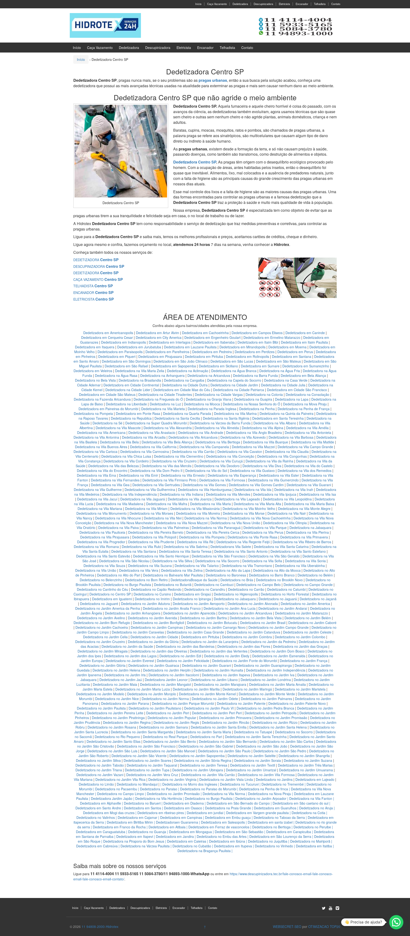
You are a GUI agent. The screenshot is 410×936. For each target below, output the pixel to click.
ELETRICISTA (93, 299)
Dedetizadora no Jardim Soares (147, 760)
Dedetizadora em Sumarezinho (305, 366)
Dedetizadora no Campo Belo (258, 584)
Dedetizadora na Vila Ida (252, 489)
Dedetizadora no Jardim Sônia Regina (202, 760)
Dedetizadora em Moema (287, 347)
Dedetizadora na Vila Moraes (151, 513)
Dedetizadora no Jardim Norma (165, 698)
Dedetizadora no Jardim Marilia (196, 689)
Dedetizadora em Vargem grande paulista (257, 812)
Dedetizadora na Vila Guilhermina (150, 489)
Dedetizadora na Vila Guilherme (98, 489)
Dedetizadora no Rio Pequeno (117, 736)
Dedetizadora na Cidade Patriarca (238, 389)
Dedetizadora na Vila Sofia (262, 560)
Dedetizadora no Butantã (172, 584)
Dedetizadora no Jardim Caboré (312, 622)
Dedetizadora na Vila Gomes (204, 484)
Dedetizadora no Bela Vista (95, 380)
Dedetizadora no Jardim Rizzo (275, 722)
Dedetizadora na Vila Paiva (118, 527)
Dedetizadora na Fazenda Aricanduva (102, 399)
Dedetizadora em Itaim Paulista (305, 342)
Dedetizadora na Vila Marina (235, 413)
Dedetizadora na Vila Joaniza (190, 499)
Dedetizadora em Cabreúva (97, 846)
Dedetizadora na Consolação (308, 394)
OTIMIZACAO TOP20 (324, 926)
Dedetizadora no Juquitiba (267, 841)
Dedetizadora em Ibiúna (227, 841)
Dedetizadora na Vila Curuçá (222, 461)
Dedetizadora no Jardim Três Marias (305, 765)
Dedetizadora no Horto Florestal (285, 594)
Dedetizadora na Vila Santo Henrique (161, 556)
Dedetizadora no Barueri (142, 803)
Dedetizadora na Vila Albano (274, 423)
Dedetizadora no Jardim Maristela (300, 689)
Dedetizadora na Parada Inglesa (212, 408)
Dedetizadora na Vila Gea (110, 484)
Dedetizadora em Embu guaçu (228, 817)
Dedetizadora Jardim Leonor (166, 679)
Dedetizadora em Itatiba (314, 846)
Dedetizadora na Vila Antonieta (308, 432)
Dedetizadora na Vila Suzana (150, 565)
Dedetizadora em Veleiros (93, 370)
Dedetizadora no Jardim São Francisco (146, 746)
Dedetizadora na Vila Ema (96, 475)
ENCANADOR (93, 292)
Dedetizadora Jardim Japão (111, 798)
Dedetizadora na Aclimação (187, 370)
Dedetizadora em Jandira (175, 836)
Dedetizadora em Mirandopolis (242, 347)
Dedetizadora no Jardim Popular (172, 717)
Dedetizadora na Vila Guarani (309, 484)
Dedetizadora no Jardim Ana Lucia (230, 608)
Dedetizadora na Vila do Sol (206, 470)
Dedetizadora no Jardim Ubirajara (197, 770)
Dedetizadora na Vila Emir (138, 475)
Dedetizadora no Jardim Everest (130, 660)
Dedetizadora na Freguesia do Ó (158, 399)
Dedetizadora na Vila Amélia (308, 427)
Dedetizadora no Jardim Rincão (225, 722)
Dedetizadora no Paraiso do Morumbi (208, 789)
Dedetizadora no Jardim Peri (167, 712)
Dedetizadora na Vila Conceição (230, 456)
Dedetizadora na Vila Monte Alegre (304, 508)
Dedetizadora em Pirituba (204, 356)
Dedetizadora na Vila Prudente (151, 541)
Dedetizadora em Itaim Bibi (258, 342)
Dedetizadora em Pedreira (212, 351)
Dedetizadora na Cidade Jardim (234, 385)
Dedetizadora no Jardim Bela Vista (256, 617)
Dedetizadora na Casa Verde (286, 380)
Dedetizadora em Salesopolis (223, 822)
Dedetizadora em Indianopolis (123, 342)
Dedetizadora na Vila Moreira (198, 513)
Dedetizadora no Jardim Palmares (266, 698)
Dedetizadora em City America (159, 337)
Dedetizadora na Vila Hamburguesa (205, 489)
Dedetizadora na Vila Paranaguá (216, 527)
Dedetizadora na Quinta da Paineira (286, 413)
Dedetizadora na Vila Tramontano (247, 565)
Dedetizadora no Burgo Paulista (127, 584)
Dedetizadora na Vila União (95, 570)
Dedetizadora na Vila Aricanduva (193, 437)
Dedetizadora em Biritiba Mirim (130, 822)
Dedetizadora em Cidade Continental (131, 385)
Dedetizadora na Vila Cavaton (239, 451)
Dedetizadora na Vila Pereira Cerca (212, 532)
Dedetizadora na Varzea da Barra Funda (220, 423)
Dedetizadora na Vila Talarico (197, 565)
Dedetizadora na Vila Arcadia (144, 437)
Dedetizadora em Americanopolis (108, 332)
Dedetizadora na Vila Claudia (287, 451)
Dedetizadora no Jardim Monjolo (151, 693)
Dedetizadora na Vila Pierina (307, 532)
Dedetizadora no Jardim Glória (102, 665)
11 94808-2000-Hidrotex (100, 926)
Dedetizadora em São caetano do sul (300, 803)
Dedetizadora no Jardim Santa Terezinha (256, 736)
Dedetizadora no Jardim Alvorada (253, 603)
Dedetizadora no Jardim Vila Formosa (266, 774)
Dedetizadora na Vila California (153, 446)
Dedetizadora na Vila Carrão (193, 451)
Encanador (302, 4)
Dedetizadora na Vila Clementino (178, 456)
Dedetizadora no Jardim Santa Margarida (142, 732)
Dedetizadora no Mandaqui (137, 784)
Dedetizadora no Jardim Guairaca (153, 665)
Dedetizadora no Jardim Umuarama (306, 770)
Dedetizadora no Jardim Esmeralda (278, 655)
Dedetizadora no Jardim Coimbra (247, 636)
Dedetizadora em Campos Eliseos (258, 332)
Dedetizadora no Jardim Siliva (98, 760)
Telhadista (320, 4)
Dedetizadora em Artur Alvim (158, 332)
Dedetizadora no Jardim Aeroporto (199, 603)
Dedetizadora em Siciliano (218, 366)
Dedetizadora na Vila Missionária (195, 508)
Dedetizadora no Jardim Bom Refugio (102, 622)
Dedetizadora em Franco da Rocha (119, 827)
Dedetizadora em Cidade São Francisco (297, 389)
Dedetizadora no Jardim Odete (215, 698)
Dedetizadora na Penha (257, 408)
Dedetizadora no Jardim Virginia (172, 779)
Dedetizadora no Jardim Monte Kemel (207, 693)
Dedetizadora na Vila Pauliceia (102, 532)
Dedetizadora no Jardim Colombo (300, 636)
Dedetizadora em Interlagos (170, 342)
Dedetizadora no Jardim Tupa (147, 770)
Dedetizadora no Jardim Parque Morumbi (183, 703)
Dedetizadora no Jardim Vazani (99, 774)
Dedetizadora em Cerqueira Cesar (107, 337)
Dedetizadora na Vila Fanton (310, 798)
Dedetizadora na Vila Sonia (305, 560)
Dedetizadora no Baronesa (226, 575)
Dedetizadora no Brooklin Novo (279, 579)
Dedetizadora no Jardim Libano (214, 679)
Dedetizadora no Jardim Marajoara (220, 684)
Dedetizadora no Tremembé (282, 784)
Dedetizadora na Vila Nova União (235, 522)
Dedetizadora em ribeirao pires (160, 812)
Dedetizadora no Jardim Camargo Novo (216, 627)
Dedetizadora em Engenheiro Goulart (213, 337)
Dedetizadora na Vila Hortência (158, 798)
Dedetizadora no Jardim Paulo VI (209, 708)
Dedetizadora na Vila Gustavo (252, 470)
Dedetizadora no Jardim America (305, 603)
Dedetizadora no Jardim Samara (163, 727)
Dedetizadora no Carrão (246, 589)
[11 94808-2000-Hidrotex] (105, 25)
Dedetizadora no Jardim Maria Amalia (277, 684)
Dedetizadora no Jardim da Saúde (127, 646)
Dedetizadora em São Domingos (126, 361)
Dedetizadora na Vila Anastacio (151, 432)
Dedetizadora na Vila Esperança (232, 475)
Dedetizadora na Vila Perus (262, 532)
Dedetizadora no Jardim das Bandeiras (185, 646)
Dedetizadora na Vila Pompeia (202, 537)
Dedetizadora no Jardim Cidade (154, 636)
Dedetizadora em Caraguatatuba (100, 831)
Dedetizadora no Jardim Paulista (101, 708)
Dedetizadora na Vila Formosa (222, 480)
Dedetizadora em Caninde (305, 332)
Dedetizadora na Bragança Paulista (204, 850)
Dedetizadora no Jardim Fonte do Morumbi (244, 660)
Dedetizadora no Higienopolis (236, 594)
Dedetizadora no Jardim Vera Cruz (152, 774)
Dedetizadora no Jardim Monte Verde (267, 693)
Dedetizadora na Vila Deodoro (217, 465)
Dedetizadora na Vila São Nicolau (124, 560)
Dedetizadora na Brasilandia (140, 380)
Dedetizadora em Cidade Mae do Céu (182, 389)
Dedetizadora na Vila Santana (133, 551)
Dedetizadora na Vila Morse (244, 513)
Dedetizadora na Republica (131, 418)
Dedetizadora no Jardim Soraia (257, 760)
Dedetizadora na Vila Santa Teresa (185, 551)
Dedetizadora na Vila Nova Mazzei (182, 522)
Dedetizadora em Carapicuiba (288, 831)
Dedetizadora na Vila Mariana (100, 508)
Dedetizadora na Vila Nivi (163, 518)
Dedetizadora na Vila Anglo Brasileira (254, 432)
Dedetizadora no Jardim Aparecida (189, 613)
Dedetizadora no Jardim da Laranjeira (210, 641)
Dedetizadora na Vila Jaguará (142, 499)
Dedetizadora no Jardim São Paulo (224, 751)
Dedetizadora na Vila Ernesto (183, 475)
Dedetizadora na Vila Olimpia (285, 522)
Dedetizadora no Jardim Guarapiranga (263, 665)
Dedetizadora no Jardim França (303, 660)
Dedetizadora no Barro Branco (272, 575)
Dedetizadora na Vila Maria (210, 503)
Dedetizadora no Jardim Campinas (157, 627)
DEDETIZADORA (96, 259)
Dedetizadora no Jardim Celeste (307, 632)
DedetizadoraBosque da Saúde (194, 579)
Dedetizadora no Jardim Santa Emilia (219, 727)
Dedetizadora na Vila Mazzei (253, 446)
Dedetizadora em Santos (142, 808)
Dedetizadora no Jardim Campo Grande (278, 627)
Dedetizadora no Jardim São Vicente (139, 755)
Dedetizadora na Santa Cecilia (177, 418)
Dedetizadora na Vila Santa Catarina (281, 546)
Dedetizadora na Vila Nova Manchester (123, 522)
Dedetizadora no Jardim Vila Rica (120, 779)
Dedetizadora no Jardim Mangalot (165, 684)
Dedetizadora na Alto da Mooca (277, 570)
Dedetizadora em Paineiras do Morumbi (109, 408)
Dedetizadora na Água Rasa (116, 375)
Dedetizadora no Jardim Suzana (308, 760)
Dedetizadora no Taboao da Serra (279, 817)
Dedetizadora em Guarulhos (275, 808)
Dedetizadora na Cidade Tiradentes (165, 394)
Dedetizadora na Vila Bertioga (217, 442)
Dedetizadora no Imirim (152, 598)
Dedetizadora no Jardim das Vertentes (218, 651)
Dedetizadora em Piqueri (116, 356)
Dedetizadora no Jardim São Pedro (279, 751)
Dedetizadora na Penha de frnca (263, 789)
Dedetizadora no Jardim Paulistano (155, 708)
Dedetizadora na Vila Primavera (304, 537)
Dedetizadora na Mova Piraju (305, 404)
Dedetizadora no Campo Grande (308, 584)
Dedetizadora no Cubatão (191, 846)
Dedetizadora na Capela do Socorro (234, 380)
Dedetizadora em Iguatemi (112, 598)
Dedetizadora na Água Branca (233, 370)
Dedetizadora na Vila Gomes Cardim (256, 484)
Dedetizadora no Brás (236, 579)
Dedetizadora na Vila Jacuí (97, 499)
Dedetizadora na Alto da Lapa (227, 570)
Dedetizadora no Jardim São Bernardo (228, 741)
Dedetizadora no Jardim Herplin (167, 670)
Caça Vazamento (217, 4)
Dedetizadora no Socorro (294, 732)
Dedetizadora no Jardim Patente (241, 703)
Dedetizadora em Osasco (183, 808)
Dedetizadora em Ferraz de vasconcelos (218, 827)
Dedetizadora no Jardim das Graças (300, 646)
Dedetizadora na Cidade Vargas (219, 394)
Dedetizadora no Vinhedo (274, 846)
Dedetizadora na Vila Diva (261, 465)
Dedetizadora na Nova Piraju (269, 793)
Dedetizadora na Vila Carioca (95, 451)
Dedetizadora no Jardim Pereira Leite (115, 712)
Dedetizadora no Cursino (152, 594)
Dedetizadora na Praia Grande (228, 808)
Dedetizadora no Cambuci (213, 584)
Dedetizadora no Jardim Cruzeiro (100, 641)
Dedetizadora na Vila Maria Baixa (309, 503)
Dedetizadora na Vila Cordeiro (126, 461)
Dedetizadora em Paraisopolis (120, 351)
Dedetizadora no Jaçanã (318, 598)
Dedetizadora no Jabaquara (235, 598)
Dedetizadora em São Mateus (279, 361)
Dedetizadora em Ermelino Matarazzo (272, 337)
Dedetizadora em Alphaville (100, 803)
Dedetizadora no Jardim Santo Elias (113, 741)
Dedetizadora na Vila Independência (129, 494)
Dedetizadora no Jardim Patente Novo (297, 703)
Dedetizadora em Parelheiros (167, 351)
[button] (396, 922)
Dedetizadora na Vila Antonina (96, 437)
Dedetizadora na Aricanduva (208, 375)
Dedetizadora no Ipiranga (192, 598)
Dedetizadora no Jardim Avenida (152, 617)
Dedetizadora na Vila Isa (317, 494)
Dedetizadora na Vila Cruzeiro (175, 461)
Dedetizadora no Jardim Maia (115, 684)
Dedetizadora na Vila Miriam (146, 508)
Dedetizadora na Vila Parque (265, 527)
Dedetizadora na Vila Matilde (312, 442)
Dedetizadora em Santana (291, 356)
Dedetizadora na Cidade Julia (283, 385)
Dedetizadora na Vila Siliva (172, 560)
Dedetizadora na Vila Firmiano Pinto (169, 480)
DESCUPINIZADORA (98, 266)
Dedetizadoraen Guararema (177, 822)
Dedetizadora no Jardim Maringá (247, 689)
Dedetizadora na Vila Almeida (217, 427)
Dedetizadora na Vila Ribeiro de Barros (302, 541)
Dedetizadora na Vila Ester (279, 475)
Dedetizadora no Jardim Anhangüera (132, 613)
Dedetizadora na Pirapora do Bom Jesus (133, 841)
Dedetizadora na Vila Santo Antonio (241, 551)
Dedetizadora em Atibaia (167, 827)
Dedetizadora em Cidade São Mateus (107, 394)
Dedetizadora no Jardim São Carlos (286, 741)
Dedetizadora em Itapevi (134, 836)
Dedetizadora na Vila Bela (119, 442)
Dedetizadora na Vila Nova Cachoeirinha (260, 518)
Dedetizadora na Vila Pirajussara (104, 537)
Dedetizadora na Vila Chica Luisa (126, 456)
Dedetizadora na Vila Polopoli (154, 537)
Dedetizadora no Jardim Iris (125, 674)
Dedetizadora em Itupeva (233, 846)
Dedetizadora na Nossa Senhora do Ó (251, 404)
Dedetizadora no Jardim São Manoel (167, 751)
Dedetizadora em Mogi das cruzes (109, 812)
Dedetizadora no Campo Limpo (120, 793)
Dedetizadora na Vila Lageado (237, 499)
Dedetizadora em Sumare (260, 366)
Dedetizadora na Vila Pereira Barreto (155, 532)
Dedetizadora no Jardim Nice (117, 698)
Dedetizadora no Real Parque (165, 736)
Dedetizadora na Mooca (202, 404)
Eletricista (284, 4)
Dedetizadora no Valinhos (95, 817)
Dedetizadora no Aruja (316, 808)
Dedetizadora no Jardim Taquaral (152, 765)
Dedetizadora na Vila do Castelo (308, 465)
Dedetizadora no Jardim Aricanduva (245, 613)
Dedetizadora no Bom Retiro (146, 579)
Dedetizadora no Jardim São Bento (169, 741)
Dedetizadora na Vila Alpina (263, 427)
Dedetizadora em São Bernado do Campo (238, 803)
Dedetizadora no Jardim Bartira (203, 617)
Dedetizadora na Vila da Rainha (270, 461)
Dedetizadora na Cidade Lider (128, 389)
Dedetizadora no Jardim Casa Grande (195, 632)
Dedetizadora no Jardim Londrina (266, 679)
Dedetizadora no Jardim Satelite (252, 755)
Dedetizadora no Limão (96, 784)
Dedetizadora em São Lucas (231, 361)
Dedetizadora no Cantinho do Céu (102, 589)
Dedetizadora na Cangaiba (184, 380)
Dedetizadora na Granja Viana (208, 399)
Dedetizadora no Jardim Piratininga (118, 717)
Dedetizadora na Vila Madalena (119, 503)
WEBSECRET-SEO (287, 926)
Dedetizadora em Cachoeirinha (205, 332)
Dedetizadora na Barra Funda (256, 375)
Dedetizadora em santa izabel (270, 822)
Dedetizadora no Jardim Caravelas (138, 632)
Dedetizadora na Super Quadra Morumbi (156, 423)
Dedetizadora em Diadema (183, 803)
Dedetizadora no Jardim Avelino (101, 617)
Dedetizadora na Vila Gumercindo (273, 480)
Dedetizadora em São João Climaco (181, 361)
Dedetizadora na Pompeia (93, 413)
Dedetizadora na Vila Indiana (181, 494)
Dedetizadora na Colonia (264, 394)
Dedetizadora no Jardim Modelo (100, 693)
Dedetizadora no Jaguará (278, 598)
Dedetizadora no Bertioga (271, 827)
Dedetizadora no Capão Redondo (156, 589)
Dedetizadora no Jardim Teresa (203, 765)
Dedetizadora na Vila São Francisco (219, 556)
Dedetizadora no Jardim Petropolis (271, 712)
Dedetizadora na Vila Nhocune (118, 518)
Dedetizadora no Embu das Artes (222, 836)
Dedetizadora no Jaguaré (99, 603)
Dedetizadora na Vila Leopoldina (287, 499)
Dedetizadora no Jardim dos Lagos (130, 655)
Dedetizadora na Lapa (291, 399)
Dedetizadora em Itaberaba (214, 342)
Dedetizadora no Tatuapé (253, 732)
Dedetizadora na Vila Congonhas (282, 456)
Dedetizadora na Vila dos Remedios (304, 470)
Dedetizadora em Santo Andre (98, 808)
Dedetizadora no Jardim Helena (116, 670)
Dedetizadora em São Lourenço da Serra (280, 836)
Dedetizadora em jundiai (205, 812)
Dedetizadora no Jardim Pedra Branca (265, 708)
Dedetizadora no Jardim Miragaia (103, 651)
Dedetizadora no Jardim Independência (275, 670)
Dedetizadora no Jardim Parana (125, 703)
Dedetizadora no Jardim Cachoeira (101, 627)
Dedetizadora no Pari (206, 736)
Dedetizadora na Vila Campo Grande (305, 446)
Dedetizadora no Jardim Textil (252, 765)
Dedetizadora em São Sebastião (239, 831)
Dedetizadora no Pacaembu (116, 789)
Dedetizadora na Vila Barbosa (291, 437)
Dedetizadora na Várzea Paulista (145, 846)
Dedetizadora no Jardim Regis (176, 722)
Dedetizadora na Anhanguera (162, 375)
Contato (335, 4)
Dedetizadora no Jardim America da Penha (107, 608)
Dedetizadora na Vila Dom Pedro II (156, 470)
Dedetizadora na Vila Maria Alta (257, 503)
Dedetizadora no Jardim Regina (127, 722)
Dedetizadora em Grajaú (192, 594)
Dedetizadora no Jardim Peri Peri (217, 712)
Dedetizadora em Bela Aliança (304, 375)
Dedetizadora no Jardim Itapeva (226, 674)
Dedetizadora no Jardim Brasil (262, 622)
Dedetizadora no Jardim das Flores (243, 646)
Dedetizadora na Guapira (253, 399)
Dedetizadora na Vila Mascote (118, 427)
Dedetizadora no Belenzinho (101, 579)
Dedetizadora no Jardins (274, 779)
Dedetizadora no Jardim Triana (98, 770)
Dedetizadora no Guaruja (147, 831)
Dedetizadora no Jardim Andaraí (282, 608)
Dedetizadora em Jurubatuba (139, 347)
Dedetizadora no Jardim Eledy (226, 655)
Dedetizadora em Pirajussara (160, 356)
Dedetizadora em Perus (295, 351)
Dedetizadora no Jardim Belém (307, 617)
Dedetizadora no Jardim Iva (273, 674)
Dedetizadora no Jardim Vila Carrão (208, 774)
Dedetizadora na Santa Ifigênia (226, 418)
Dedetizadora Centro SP (194, 162)
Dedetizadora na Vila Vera (138, 570)
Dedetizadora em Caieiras (186, 841)
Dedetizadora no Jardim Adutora (145, 603)
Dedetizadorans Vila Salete (230, 546)
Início (198, 4)
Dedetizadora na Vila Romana (96, 546)
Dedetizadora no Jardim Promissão (280, 717)
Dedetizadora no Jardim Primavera (225, 717)
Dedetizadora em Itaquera (94, 347)
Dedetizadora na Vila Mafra (167, 503)
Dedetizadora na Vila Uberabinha (300, 565)
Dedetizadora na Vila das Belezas (113, 465)
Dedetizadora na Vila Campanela (204, 446)
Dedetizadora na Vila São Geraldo (274, 556)
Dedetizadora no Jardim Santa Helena (278, 727)
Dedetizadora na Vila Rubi (141, 546)
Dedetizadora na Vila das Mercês (166, 465)
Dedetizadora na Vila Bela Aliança (167, 442)
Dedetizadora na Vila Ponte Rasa (252, 537)
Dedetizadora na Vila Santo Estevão (103, 556)
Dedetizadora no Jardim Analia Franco (172, 608)
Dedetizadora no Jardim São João (261, 746)
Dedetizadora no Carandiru (204, 589)
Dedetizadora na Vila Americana (101, 432)
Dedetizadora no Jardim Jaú (120, 679)
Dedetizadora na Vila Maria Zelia (139, 370)
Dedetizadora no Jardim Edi (180, 655)
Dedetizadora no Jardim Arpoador (260, 798)
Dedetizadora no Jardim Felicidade (183, 660)
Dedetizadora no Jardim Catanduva (253, 632)
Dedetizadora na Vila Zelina (182, 570)
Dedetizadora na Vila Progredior (101, 541)
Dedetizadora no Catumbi (286, 589)
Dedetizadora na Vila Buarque (265, 442)
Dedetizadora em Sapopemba (174, 366)
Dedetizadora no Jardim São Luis (112, 751)
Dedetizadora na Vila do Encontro (102, 470)
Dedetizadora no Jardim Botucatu (212, 622)
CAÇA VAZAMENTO (98, 279)
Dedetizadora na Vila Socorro (217, 560)
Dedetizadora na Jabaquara (310, 527)
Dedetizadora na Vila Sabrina (186, 546)
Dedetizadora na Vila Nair (286, 513)
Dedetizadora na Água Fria (279, 370)
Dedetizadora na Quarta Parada (187, 413)
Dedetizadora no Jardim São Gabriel (205, 746)
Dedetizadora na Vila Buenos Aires (101, 446)
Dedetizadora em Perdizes (255, 351)
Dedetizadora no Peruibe (312, 827)
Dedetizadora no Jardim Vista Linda (226, 779)
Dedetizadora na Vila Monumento (101, 513)
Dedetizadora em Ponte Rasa (138, 413)
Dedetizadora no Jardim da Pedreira (268, 641)
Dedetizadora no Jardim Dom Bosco (277, 651)
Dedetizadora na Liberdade (127, 404)
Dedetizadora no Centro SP (110, 594)
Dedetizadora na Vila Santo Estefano (298, 551)
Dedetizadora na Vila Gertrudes (156, 484)
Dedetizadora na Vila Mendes (228, 494)
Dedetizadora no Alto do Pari (118, 575)
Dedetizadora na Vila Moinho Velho (249, 508)
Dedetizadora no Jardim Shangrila (304, 755)
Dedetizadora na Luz (165, 404)
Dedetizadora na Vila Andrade (200, 432)
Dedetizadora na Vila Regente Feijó (243, 541)
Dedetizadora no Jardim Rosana (112, 727)
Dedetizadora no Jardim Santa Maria (203, 732)
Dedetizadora (240, 4)
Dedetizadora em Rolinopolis (247, 356)
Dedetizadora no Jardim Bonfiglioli (158, 622)
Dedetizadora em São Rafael (127, 366)
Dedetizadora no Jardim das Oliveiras (158, 651)
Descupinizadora (263, 4)
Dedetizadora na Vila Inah (293, 489)
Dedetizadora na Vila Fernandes (115, 480)
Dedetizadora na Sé (107, 423)
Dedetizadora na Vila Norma (205, 518)
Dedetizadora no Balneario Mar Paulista (173, 575)
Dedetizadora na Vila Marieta (163, 408)
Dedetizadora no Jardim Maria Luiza (142, 689)
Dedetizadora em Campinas (181, 817)
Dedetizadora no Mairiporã (310, 841)
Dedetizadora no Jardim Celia (105, 636)
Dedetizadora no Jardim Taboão (99, 765)
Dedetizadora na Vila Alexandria (168, 427)
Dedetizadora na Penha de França (304, 408)
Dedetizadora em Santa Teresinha (278, 418)
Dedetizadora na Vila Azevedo (243, 437)
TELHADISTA (93, 285)
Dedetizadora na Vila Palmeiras (165, 527)
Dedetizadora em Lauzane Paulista (191, 347)
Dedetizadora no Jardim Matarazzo (301, 613)
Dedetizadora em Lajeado (314, 779)
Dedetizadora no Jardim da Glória (153, 641)
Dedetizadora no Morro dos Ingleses (189, 784)
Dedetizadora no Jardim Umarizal (251, 770)
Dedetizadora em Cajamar (137, 817)
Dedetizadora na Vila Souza (104, 565)
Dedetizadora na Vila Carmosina (144, 451)
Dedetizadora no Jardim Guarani (206, 665)
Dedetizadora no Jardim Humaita (218, 670)
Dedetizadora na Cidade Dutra (185, 385)
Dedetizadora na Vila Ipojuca (274, 494)
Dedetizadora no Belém (315, 575)
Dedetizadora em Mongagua (190, 831)
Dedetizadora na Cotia (308, 812)
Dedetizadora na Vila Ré (195, 541)
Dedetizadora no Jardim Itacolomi (174, 674)
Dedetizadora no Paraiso (158, 789)
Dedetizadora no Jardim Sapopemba (197, 755)
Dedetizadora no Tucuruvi (239, 784)
